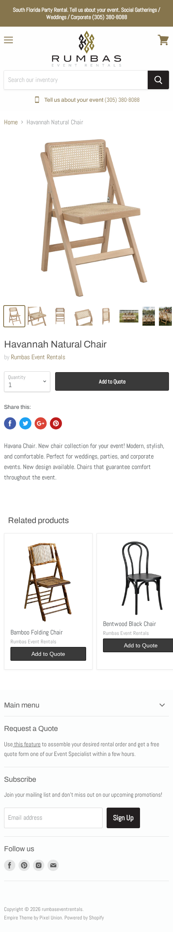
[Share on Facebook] (10, 423)
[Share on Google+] (41, 423)
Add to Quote (112, 381)
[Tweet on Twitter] (25, 423)
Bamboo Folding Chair (36, 632)
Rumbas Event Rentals (38, 357)
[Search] (158, 80)
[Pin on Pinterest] (56, 423)
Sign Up (123, 817)
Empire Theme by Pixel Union (33, 917)
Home (11, 122)
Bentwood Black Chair (129, 624)
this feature (27, 744)
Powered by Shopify (84, 917)
